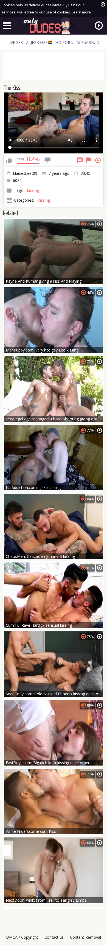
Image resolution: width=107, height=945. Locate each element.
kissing (33, 190)
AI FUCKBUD (88, 42)
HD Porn (64, 42)
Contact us (54, 937)
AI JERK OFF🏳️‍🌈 (39, 42)
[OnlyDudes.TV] (53, 25)
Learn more (81, 12)
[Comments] (80, 160)
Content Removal (85, 937)
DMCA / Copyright (22, 937)
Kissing (44, 200)
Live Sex (15, 42)
